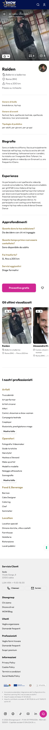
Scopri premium (9, 650)
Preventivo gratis (19, 287)
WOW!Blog (7, 611)
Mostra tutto (9, 431)
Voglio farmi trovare (11, 641)
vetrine (15, 14)
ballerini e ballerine (15, 17)
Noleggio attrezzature (12, 471)
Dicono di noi (8, 607)
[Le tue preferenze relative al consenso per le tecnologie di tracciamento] (46, 547)
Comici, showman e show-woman (17, 413)
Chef (4, 506)
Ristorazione (8, 541)
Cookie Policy (8, 667)
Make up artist (8, 462)
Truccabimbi (8, 395)
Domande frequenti (11, 628)
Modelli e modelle (10, 466)
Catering (6, 502)
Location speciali (10, 523)
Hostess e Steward (10, 457)
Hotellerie (6, 537)
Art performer (9, 399)
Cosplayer (7, 422)
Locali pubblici (8, 546)
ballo (26, 14)
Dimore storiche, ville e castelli (16, 528)
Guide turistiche (9, 448)
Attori (4, 408)
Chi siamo (6, 602)
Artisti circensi (9, 404)
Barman (6, 493)
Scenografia (7, 475)
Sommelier (7, 511)
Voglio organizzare (10, 624)
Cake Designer (9, 497)
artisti (21, 14)
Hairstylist (7, 453)
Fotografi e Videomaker (13, 444)
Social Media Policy (11, 676)
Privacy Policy (8, 662)
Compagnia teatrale (11, 417)
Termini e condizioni (11, 671)
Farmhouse (7, 532)
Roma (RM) (11, 79)
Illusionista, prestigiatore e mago (17, 426)
